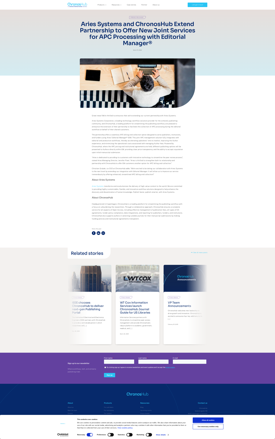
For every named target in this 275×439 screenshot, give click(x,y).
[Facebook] (93, 233)
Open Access (118, 210)
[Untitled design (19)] (137, 266)
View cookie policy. (126, 428)
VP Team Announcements (179, 304)
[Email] (103, 233)
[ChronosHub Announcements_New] (185, 266)
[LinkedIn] (98, 233)
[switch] (111, 434)
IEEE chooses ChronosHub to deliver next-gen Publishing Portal (88, 308)
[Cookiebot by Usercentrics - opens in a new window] (62, 434)
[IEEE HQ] (89, 266)
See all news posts (200, 252)
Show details (161, 435)
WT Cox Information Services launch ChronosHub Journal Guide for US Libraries (135, 308)
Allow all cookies (208, 420)
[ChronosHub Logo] (77, 3)
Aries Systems (98, 186)
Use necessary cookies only (208, 426)
